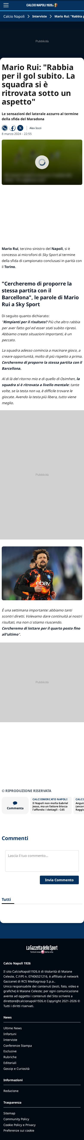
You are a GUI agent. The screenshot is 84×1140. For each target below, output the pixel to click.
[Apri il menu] (6, 5)
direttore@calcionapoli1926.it (24, 1001)
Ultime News (12, 1028)
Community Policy (16, 1119)
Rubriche (10, 1057)
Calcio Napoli (14, 16)
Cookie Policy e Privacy (19, 1125)
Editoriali (9, 1063)
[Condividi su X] (20, 128)
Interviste (39, 16)
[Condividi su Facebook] (12, 128)
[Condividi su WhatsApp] (5, 128)
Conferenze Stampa (17, 1045)
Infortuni (9, 1034)
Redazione (11, 1091)
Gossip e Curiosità (16, 1069)
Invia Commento (59, 880)
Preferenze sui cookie (18, 1130)
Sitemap (9, 1113)
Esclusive (10, 1051)
